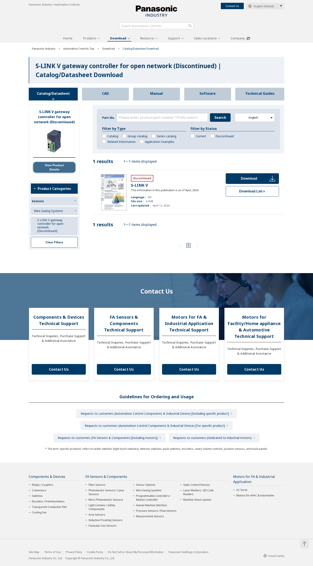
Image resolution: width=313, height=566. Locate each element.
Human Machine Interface (151, 505)
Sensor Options (145, 485)
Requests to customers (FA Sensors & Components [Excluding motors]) (108, 438)
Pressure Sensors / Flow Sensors (156, 511)
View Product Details (54, 167)
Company (238, 38)
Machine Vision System (197, 500)
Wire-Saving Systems (149, 490)
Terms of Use (52, 552)
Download (118, 38)
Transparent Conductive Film (49, 507)
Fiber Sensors (97, 485)
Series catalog (166, 136)
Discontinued (224, 136)
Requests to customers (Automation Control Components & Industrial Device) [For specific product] (155, 426)
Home (67, 38)
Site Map (34, 552)
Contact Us (232, 6)
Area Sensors (97, 514)
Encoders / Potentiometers (48, 501)
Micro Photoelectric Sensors (106, 500)
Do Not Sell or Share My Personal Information (136, 552)
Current (201, 136)
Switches (37, 496)
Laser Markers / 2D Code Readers (198, 492)
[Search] (190, 26)
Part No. (108, 118)
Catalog (112, 136)
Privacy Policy (74, 552)
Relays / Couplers (42, 485)
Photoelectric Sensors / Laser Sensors (106, 492)
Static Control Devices (196, 485)
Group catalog (137, 136)
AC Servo (241, 490)
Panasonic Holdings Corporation (188, 552)
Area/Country (276, 556)
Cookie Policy (95, 552)
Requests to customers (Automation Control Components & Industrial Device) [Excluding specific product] (155, 413)
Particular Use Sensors (102, 525)
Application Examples (159, 142)
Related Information (121, 142)
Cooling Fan (39, 512)
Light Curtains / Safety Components (102, 507)
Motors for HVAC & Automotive (255, 495)
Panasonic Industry (43, 48)
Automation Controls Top (78, 48)
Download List (252, 191)
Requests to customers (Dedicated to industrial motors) (212, 438)
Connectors (39, 490)
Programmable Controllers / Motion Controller (153, 498)
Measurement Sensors (150, 516)
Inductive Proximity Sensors (105, 520)
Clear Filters (54, 242)
